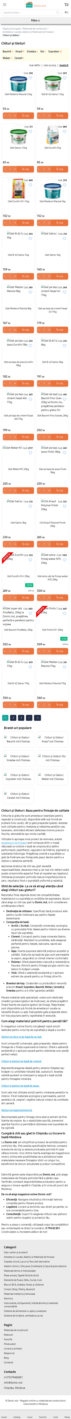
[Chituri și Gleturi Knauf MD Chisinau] (52, 739)
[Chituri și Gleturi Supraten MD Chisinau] (18, 777)
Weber (7, 58)
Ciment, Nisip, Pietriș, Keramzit (19, 1289)
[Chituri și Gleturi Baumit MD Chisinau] (18, 739)
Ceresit (19, 58)
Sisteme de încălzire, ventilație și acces (23, 1315)
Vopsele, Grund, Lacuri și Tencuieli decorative (27, 1261)
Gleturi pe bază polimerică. (16, 1110)
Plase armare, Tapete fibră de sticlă (21, 1275)
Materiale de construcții (16, 1330)
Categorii (10, 1247)
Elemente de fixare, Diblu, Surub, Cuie (23, 1280)
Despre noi (9, 1353)
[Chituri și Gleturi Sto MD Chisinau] (52, 758)
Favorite (8, 1339)
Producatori (10, 1344)
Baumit (8, 51)
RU (66, 12)
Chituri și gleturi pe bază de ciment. (21, 1061)
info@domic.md (13, 1382)
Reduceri (8, 1334)
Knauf (20, 51)
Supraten (55, 51)
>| (37, 717)
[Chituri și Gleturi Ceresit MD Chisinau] (18, 796)
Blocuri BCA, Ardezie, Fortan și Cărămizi (24, 1284)
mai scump (50, 65)
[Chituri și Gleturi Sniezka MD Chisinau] (18, 758)
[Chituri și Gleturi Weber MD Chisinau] (52, 777)
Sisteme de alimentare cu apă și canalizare (25, 1311)
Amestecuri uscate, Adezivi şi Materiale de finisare (29, 1257)
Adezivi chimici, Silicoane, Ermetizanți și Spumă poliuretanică (35, 1266)
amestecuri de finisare (14, 842)
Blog (6, 1358)
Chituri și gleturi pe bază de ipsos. (20, 1085)
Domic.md (40, 5)
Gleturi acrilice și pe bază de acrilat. (21, 1037)
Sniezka (32, 51)
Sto (43, 51)
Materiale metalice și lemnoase (19, 1294)
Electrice (8, 1298)
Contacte (8, 1362)
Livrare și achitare (13, 1348)
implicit (63, 65)
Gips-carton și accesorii (16, 1252)
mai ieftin (34, 65)
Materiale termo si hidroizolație (20, 1271)
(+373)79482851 (13, 1377)
